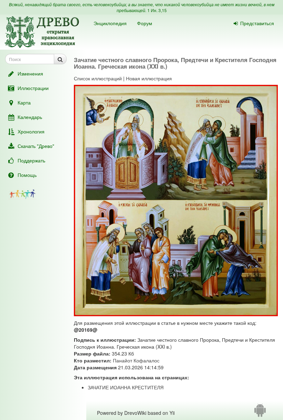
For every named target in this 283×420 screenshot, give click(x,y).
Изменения (30, 73)
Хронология (31, 131)
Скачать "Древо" (36, 145)
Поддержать (31, 160)
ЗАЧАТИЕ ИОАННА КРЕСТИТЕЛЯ (126, 387)
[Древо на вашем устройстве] (260, 412)
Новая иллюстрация (149, 78)
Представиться (257, 23)
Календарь (30, 116)
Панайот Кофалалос (136, 360)
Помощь (27, 174)
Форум (144, 23)
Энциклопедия (110, 23)
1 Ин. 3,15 (157, 10)
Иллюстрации (33, 87)
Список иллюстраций (98, 78)
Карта (24, 102)
